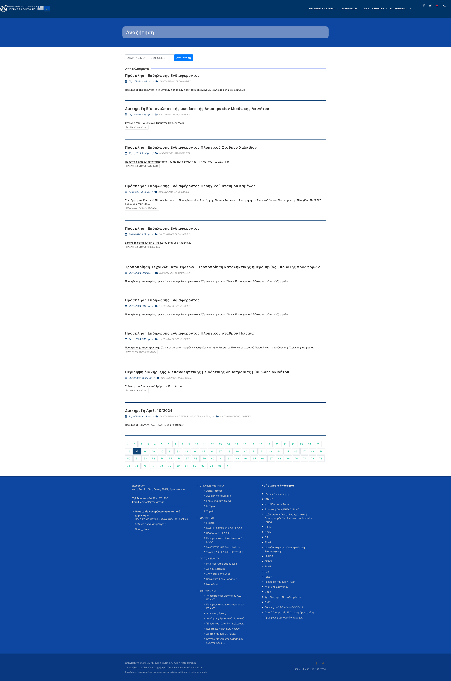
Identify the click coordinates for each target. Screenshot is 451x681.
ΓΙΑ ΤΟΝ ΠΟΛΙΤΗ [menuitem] (210, 558)
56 (179, 458)
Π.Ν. (267, 571)
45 (287, 451)
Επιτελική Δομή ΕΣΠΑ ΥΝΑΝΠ (281, 509)
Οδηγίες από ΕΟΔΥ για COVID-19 (283, 607)
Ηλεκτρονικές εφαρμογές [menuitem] (221, 563)
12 (212, 444)
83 (203, 465)
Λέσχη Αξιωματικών (276, 586)
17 (252, 444)
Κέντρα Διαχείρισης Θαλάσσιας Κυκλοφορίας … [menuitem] (225, 640)
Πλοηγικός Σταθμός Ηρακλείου (143, 246)
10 (196, 444)
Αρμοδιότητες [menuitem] (214, 490)
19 (268, 444)
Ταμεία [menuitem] (210, 511)
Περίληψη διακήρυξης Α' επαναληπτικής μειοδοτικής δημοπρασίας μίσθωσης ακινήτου (207, 372)
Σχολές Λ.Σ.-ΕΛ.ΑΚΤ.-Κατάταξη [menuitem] (224, 551)
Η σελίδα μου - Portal (276, 504)
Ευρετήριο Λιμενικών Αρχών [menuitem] (223, 628)
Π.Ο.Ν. (268, 532)
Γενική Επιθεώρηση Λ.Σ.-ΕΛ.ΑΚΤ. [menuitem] (225, 527)
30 (161, 451)
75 (136, 465)
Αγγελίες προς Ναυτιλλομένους (283, 597)
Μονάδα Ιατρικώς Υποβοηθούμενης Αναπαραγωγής (285, 549)
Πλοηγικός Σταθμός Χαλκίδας (142, 165)
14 (228, 444)
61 (221, 458)
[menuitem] (401, 8)
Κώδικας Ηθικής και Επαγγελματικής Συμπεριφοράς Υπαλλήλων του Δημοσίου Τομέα (288, 518)
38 (228, 451)
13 (220, 444)
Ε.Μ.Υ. (268, 602)
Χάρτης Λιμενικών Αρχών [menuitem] (221, 633)
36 (212, 451)
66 (262, 458)
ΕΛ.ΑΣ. (268, 542)
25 (317, 444)
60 (212, 458)
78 (161, 465)
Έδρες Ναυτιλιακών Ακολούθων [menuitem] (225, 623)
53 (153, 458)
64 (246, 458)
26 (128, 451)
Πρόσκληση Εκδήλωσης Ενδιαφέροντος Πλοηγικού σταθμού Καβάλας (190, 186)
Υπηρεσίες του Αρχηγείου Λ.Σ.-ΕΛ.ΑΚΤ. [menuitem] (224, 597)
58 (195, 458)
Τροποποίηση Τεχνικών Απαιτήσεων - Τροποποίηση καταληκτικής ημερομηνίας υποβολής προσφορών (222, 267)
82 (194, 465)
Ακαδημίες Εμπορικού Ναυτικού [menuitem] (225, 618)
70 (296, 458)
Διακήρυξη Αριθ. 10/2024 (148, 410)
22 (293, 444)
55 (170, 458)
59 (204, 458)
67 (271, 458)
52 (145, 458)
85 (219, 465)
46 (295, 451)
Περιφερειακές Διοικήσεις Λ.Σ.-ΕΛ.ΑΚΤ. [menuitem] (225, 540)
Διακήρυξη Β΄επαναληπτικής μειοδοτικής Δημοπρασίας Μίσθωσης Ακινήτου (197, 109)
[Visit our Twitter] (323, 663)
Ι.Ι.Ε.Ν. (268, 526)
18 (260, 444)
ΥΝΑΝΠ (268, 499)
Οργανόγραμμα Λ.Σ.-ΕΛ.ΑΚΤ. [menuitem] (223, 546)
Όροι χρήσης (142, 529)
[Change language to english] (437, 5)
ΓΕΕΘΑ (268, 576)
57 (187, 458)
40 (245, 451)
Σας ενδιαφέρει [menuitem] (215, 568)
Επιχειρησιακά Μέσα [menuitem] (218, 500)
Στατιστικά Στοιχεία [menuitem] (218, 573)
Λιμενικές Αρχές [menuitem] (216, 613)
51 (137, 458)
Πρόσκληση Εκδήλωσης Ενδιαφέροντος (162, 75)
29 (153, 451)
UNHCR (268, 556)
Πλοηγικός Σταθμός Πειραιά (141, 351)
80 (178, 465)
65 (254, 458)
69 (288, 458)
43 (270, 451)
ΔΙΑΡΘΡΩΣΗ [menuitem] (207, 517)
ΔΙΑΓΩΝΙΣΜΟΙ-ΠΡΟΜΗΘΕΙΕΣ (175, 81)
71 (304, 458)
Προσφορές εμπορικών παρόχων (283, 617)
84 (211, 465)
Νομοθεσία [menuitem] (212, 584)
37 (220, 451)
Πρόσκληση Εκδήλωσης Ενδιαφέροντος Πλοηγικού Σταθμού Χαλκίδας (191, 147)
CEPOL (268, 561)
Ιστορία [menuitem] (210, 505)
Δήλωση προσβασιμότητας (150, 523)
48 (312, 451)
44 (278, 451)
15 (236, 444)
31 (170, 451)
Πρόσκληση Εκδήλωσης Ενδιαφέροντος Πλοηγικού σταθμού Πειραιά (189, 333)
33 (186, 451)
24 (309, 444)
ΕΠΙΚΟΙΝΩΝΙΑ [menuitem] (208, 590)
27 (136, 451)
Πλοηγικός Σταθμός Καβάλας (142, 208)
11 (204, 444)
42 (262, 451)
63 (237, 458)
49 (321, 451)
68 (279, 458)
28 (145, 451)
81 (186, 465)
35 (203, 451)
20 (277, 444)
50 (128, 458)
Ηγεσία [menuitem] (210, 522)
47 (304, 451)
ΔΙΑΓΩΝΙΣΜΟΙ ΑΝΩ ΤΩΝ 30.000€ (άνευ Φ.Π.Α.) (185, 416)
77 (153, 465)
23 (301, 444)
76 (145, 465)
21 (285, 444)
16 (244, 444)
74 (128, 465)
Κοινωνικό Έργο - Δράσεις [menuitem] (221, 578)
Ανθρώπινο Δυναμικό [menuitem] (218, 495)
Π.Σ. (266, 537)
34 (195, 451)
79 (169, 465)
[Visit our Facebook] (316, 663)
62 (229, 458)
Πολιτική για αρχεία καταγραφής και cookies (161, 518)
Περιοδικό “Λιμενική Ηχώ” (279, 581)
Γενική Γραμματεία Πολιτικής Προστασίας (289, 612)
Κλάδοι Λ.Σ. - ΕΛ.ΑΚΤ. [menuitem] (218, 532)
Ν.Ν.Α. (268, 591)
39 (237, 451)
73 (320, 458)
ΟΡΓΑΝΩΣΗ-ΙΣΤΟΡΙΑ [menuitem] (212, 485)
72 (312, 458)
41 (253, 451)
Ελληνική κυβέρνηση (276, 494)
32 (178, 451)
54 (162, 458)
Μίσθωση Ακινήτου (136, 127)
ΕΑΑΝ (267, 566)
